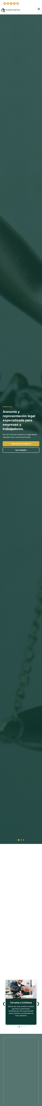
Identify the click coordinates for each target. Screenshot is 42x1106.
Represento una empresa (21, 444)
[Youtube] (17, 3)
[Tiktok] (14, 3)
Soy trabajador (21, 450)
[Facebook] (4, 3)
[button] (39, 9)
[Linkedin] (7, 3)
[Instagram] (11, 3)
